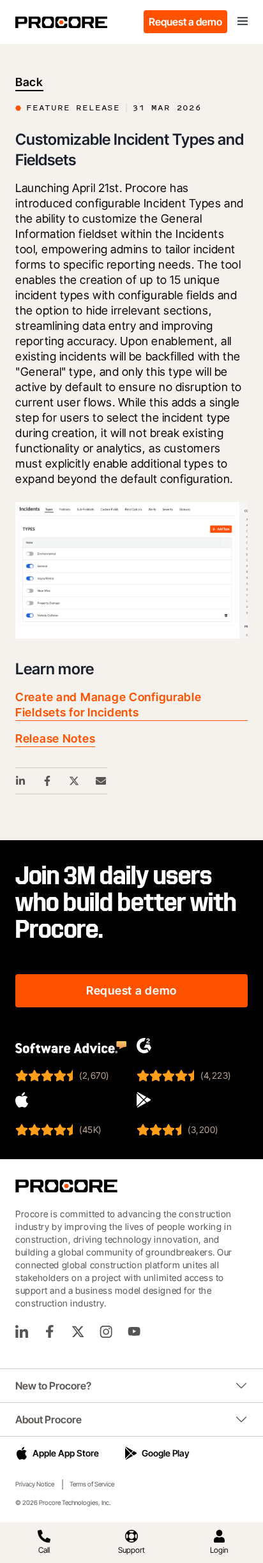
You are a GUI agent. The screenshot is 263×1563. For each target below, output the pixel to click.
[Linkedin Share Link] (21, 781)
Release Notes (55, 738)
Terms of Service (92, 1484)
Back (29, 82)
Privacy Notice (34, 1484)
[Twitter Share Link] (74, 781)
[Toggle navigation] (242, 22)
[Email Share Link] (101, 781)
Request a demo (185, 21)
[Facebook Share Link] (48, 781)
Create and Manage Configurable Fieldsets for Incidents (108, 704)
